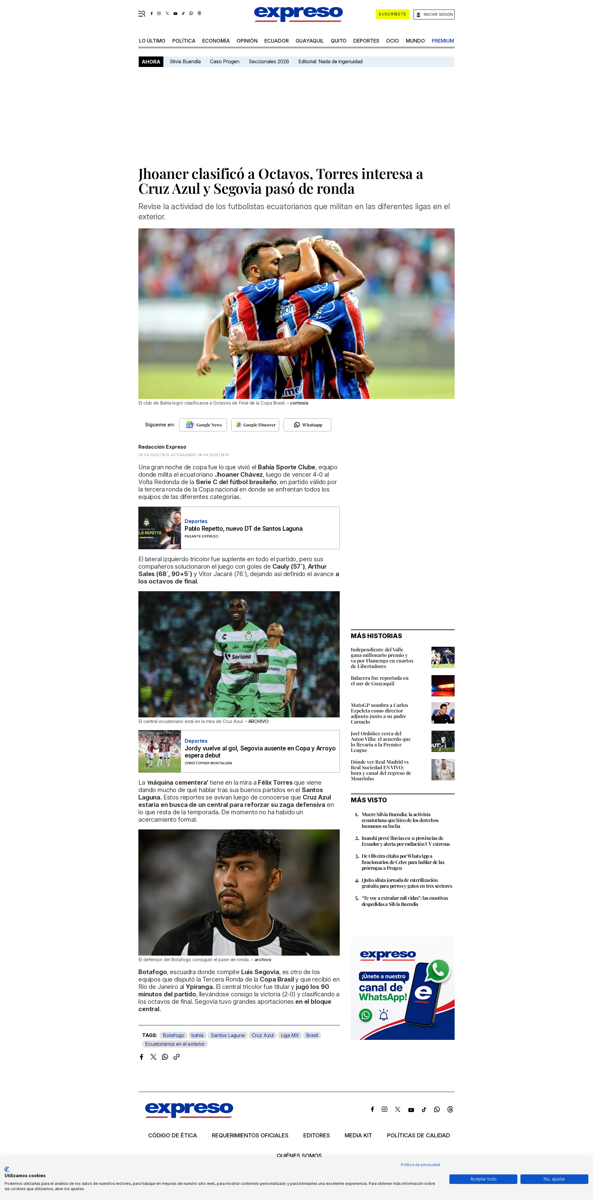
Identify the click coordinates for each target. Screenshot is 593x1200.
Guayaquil (310, 41)
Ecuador (276, 41)
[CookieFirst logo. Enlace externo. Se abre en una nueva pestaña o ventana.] (7, 1169)
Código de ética (172, 1135)
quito (339, 41)
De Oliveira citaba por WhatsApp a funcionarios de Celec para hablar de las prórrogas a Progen (403, 862)
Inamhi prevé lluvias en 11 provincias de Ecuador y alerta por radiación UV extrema (405, 841)
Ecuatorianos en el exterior (175, 1044)
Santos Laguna (228, 1035)
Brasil (312, 1035)
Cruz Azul (263, 1035)
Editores (316, 1135)
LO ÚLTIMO (152, 41)
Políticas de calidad (418, 1135)
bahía (197, 1035)
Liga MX (290, 1035)
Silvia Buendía (185, 61)
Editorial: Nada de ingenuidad (330, 61)
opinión (247, 41)
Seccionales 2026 (269, 61)
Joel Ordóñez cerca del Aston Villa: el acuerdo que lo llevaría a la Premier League (381, 741)
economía (216, 41)
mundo (415, 41)
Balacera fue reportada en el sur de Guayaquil (380, 681)
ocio (392, 41)
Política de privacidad (420, 1164)
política (184, 41)
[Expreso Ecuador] (189, 1116)
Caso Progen (224, 61)
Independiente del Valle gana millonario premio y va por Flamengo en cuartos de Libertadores (382, 657)
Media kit (358, 1135)
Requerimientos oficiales (250, 1135)
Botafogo (173, 1035)
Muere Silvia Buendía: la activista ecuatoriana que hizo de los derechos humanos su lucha (400, 820)
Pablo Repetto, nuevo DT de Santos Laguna (243, 528)
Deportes (366, 41)
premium (443, 41)
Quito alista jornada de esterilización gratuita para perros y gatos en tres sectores (407, 883)
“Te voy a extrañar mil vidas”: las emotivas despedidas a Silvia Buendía (405, 901)
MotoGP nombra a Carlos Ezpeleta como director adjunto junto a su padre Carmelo (379, 713)
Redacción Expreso (162, 446)
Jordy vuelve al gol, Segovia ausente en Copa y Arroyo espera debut (260, 752)
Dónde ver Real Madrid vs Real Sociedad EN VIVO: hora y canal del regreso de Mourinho (381, 770)
